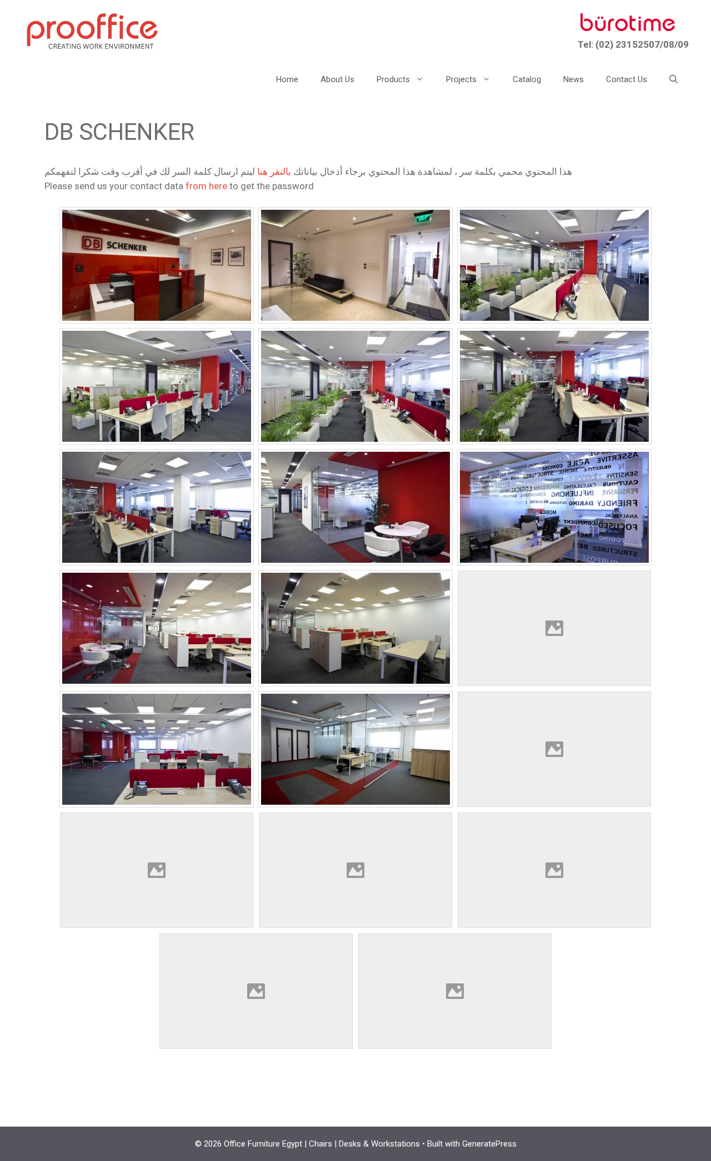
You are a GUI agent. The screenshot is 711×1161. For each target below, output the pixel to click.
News (573, 79)
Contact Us (626, 79)
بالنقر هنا (274, 171)
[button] (673, 79)
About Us (337, 79)
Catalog (527, 79)
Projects (461, 79)
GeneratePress (489, 1144)
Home (287, 79)
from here (206, 185)
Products (393, 79)
